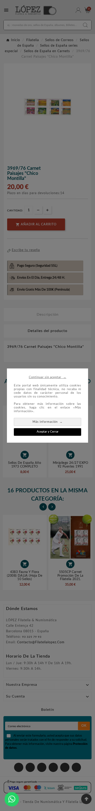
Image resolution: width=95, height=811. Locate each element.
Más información (48, 421)
